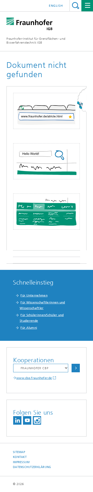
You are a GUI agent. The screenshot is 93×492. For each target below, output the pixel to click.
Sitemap (19, 452)
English (56, 5)
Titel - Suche (75, 5)
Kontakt (20, 457)
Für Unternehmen (34, 295)
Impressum (21, 462)
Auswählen (76, 368)
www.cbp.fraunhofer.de (34, 378)
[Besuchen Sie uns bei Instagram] (37, 420)
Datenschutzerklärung (32, 467)
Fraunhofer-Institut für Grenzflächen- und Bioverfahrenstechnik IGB (35, 40)
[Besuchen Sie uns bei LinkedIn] (17, 420)
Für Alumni (28, 327)
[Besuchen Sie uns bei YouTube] (27, 420)
